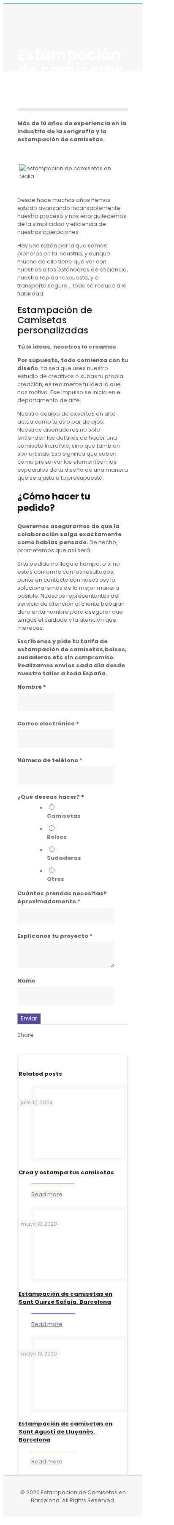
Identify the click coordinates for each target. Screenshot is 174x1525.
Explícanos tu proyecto (54, 936)
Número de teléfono (49, 760)
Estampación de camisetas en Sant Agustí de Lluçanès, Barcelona (65, 1432)
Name (26, 981)
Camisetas (64, 816)
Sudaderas (64, 858)
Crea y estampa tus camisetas (66, 1172)
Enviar (29, 1019)
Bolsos (57, 837)
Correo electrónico (48, 724)
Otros (55, 879)
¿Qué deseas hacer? (50, 797)
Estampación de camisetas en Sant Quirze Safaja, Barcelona (65, 1298)
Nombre (31, 687)
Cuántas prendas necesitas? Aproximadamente (62, 897)
